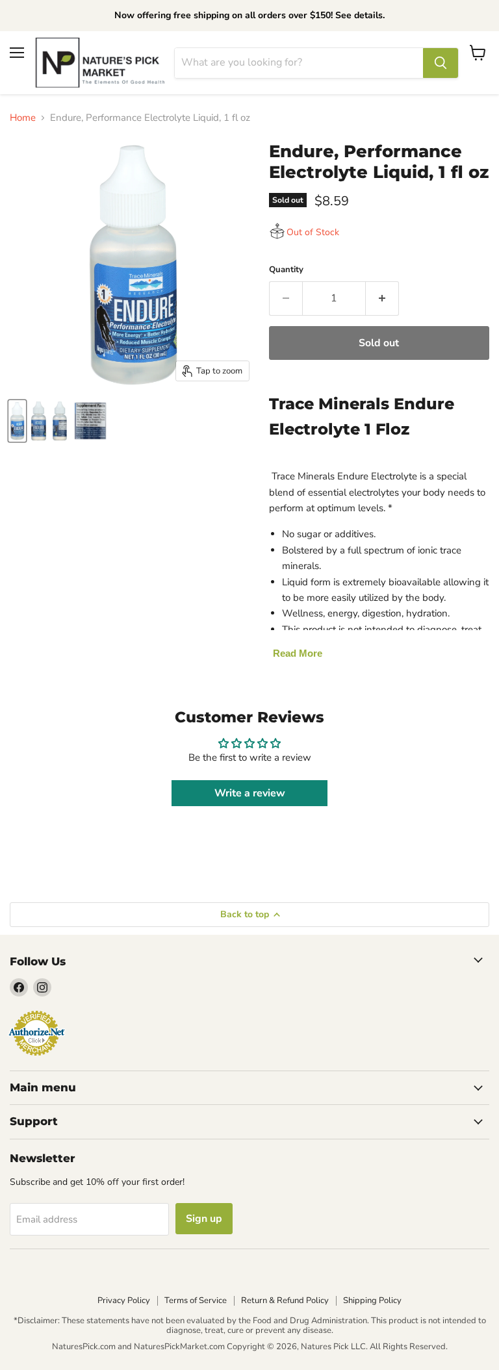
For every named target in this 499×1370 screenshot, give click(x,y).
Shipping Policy (372, 1300)
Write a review (249, 793)
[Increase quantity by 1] (382, 298)
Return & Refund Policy (285, 1300)
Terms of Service (195, 1300)
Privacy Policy (123, 1300)
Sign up (204, 1218)
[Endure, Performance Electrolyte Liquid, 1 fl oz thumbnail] (17, 421)
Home (23, 117)
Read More (297, 653)
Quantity (286, 270)
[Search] (440, 63)
